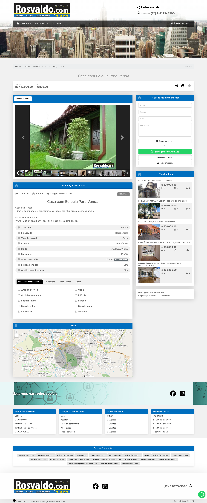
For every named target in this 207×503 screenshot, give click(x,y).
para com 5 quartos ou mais (107, 459)
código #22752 (132, 455)
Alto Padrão (66, 428)
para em (83, 463)
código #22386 (65, 455)
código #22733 (130, 463)
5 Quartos (111, 432)
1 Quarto (111, 416)
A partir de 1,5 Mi (160, 432)
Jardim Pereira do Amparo (26, 428)
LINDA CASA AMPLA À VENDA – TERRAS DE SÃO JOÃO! (162, 201)
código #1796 (98, 455)
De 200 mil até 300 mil (162, 420)
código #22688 (38, 459)
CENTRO (18, 416)
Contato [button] (56, 23)
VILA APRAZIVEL (22, 432)
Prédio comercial (68, 432)
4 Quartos (111, 428)
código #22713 (45, 455)
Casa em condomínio (70, 424)
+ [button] (16, 331)
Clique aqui (143, 295)
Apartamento (66, 420)
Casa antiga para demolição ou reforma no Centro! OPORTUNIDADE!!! (160, 264)
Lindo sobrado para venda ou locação (155, 180)
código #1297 (57, 459)
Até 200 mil (158, 416)
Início (19, 66)
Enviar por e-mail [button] (165, 141)
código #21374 (26, 455)
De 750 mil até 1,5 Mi (162, 428)
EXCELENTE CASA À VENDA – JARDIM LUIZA (158, 222)
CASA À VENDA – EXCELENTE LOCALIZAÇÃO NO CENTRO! (164, 242)
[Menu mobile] (18, 23)
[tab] (23, 98)
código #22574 (180, 455)
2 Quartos (111, 420)
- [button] (16, 335)
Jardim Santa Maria (23, 424)
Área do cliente (180, 23)
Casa (47, 66)
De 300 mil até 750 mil (162, 424)
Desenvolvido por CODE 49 (184, 501)
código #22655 (160, 455)
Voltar (189, 66)
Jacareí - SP (37, 66)
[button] (24, 137)
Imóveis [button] (25, 23)
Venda (27, 66)
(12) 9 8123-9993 (163, 13)
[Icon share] (173, 393)
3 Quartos (111, 424)
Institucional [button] (40, 23)
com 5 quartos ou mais (79, 459)
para (148, 459)
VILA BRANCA (21, 420)
